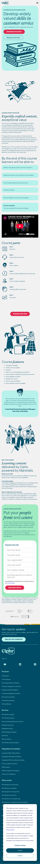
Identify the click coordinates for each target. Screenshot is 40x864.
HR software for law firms (9, 795)
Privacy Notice (11, 583)
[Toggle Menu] (36, 3)
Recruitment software (8, 697)
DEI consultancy (6, 739)
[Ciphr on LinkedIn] (20, 664)
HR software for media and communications (15, 802)
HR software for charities (9, 788)
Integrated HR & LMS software (11, 753)
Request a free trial (13, 37)
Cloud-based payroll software (10, 683)
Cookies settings (20, 845)
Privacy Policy (10, 829)
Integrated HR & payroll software (11, 756)
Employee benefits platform (10, 690)
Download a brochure (14, 31)
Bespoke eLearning (7, 725)
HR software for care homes (10, 784)
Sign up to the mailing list (14, 639)
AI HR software (6, 679)
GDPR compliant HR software (10, 771)
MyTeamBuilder (6, 704)
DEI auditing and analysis (9, 732)
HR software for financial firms (11, 792)
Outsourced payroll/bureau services (12, 721)
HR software (5, 676)
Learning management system (11, 693)
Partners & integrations (9, 774)
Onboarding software (8, 700)
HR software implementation (10, 742)
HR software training (8, 718)
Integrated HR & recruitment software (13, 760)
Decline (20, 855)
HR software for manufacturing (11, 799)
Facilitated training (7, 728)
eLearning (5, 735)
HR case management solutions (11, 686)
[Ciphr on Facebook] (35, 664)
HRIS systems (6, 767)
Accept (20, 850)
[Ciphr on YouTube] (5, 664)
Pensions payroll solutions (9, 764)
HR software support (8, 714)
